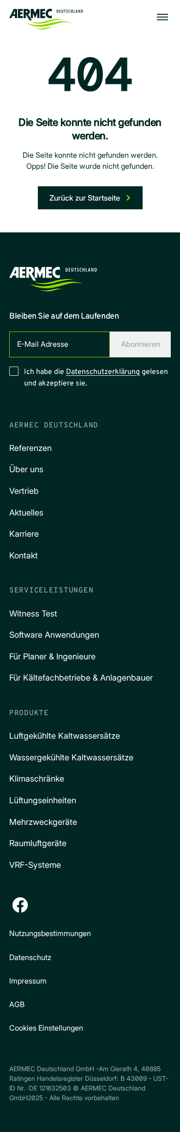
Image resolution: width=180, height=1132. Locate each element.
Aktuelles (26, 512)
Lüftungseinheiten (42, 800)
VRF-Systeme (35, 865)
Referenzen (30, 448)
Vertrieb (24, 491)
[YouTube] (98, 905)
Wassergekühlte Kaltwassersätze (71, 757)
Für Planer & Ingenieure (52, 656)
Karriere (24, 534)
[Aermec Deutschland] (46, 17)
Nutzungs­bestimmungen (50, 933)
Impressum (28, 980)
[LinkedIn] (72, 905)
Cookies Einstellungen (46, 1027)
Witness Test (33, 613)
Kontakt (23, 555)
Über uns (26, 469)
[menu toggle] (162, 17)
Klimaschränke (36, 778)
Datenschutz (30, 957)
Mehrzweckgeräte (43, 822)
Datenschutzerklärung (103, 372)
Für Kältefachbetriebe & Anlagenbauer (81, 677)
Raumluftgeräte (37, 843)
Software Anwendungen (54, 635)
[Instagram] (46, 905)
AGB (16, 1004)
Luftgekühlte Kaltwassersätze (64, 736)
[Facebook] (20, 905)
